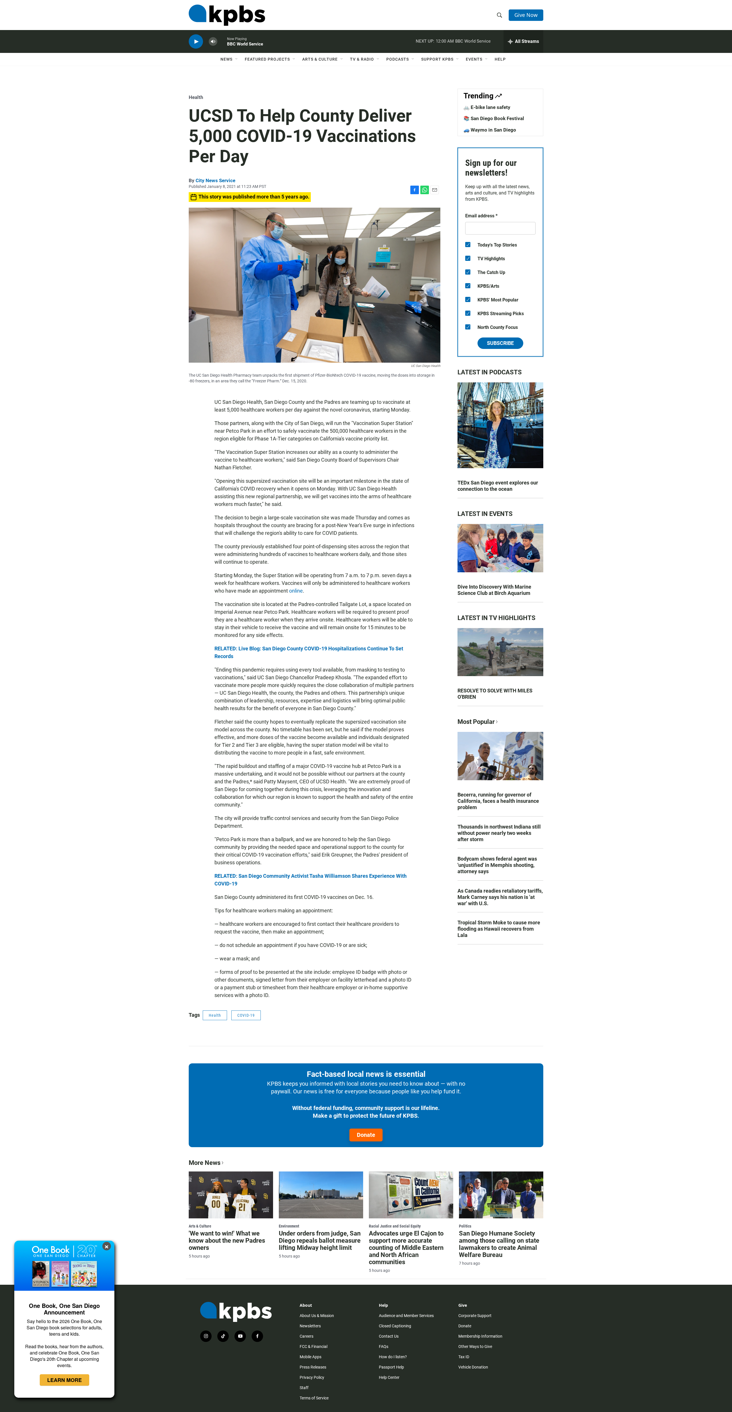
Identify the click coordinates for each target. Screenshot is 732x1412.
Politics (465, 1226)
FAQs (383, 1346)
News (226, 59)
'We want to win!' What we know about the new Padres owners (227, 1240)
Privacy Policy (312, 1377)
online (296, 591)
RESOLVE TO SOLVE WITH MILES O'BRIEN (495, 694)
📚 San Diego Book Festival (494, 118)
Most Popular (476, 721)
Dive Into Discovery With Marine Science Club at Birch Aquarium (494, 590)
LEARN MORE (64, 1380)
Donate (366, 1134)
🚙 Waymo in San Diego (490, 130)
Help (500, 59)
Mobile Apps (310, 1357)
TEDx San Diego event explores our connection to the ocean (498, 486)
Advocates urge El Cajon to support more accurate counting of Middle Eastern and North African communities (406, 1248)
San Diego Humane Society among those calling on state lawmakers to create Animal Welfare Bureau (499, 1244)
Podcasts (397, 59)
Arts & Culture (320, 59)
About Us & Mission (317, 1315)
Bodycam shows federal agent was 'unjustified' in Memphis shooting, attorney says (497, 865)
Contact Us (389, 1336)
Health (196, 97)
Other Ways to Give (475, 1346)
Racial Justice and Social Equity (395, 1226)
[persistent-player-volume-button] (213, 41)
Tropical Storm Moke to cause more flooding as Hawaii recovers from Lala (499, 929)
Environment (289, 1226)
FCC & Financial (313, 1346)
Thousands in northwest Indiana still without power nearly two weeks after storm (499, 833)
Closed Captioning (395, 1326)
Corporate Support (475, 1315)
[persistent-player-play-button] (196, 42)
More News (204, 1162)
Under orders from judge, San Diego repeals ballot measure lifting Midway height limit (320, 1240)
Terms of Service (314, 1398)
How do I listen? (393, 1357)
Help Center (389, 1377)
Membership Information (480, 1336)
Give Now (526, 14)
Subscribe (500, 343)
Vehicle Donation (473, 1367)
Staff (304, 1387)
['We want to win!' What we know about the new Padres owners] (231, 1194)
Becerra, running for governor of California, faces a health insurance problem (498, 801)
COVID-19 (246, 1015)
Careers (306, 1336)
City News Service (215, 180)
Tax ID (463, 1357)
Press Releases (313, 1367)
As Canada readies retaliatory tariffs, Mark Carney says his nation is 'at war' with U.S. (500, 897)
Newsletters (310, 1326)
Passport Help (391, 1367)
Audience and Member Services (406, 1315)
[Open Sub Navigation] (236, 59)
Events (474, 59)
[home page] (227, 15)
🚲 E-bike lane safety (487, 107)
